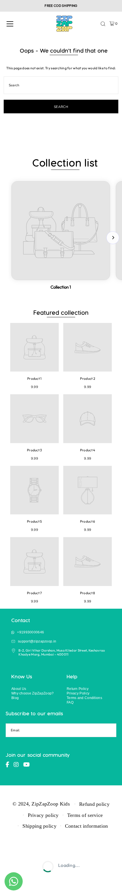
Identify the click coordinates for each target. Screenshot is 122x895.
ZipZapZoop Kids (50, 803)
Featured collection (61, 312)
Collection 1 (61, 287)
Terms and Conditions (84, 698)
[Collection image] (61, 230)
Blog (15, 698)
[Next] (112, 237)
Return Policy (78, 688)
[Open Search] (103, 23)
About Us (18, 688)
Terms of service (85, 815)
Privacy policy (43, 815)
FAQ (70, 702)
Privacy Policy (78, 693)
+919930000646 (30, 632)
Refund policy (94, 804)
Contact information (86, 826)
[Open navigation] (10, 24)
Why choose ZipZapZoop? (32, 693)
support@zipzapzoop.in (37, 641)
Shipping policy (39, 826)
